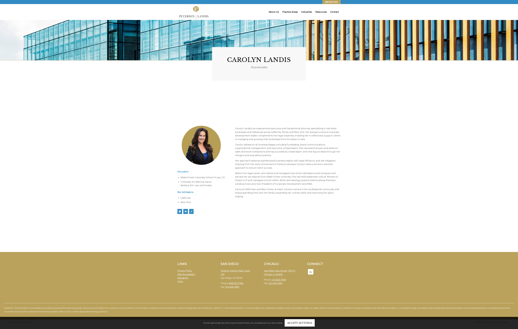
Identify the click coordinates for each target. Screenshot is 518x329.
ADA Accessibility (186, 274)
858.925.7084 (331, 2)
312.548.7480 (232, 287)
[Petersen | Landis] (193, 12)
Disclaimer (182, 278)
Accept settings (299, 323)
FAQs (180, 281)
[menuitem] (274, 12)
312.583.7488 (279, 280)
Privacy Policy (184, 271)
